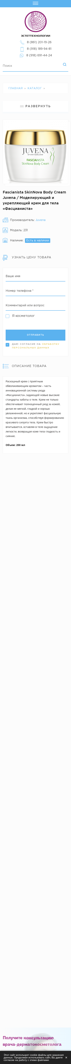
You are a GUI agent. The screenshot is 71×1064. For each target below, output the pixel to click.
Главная (15, 88)
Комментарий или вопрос (25, 305)
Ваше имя (13, 276)
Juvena (41, 220)
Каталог (34, 88)
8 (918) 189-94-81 (39, 49)
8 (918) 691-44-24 (39, 55)
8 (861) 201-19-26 (39, 42)
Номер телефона (19, 291)
